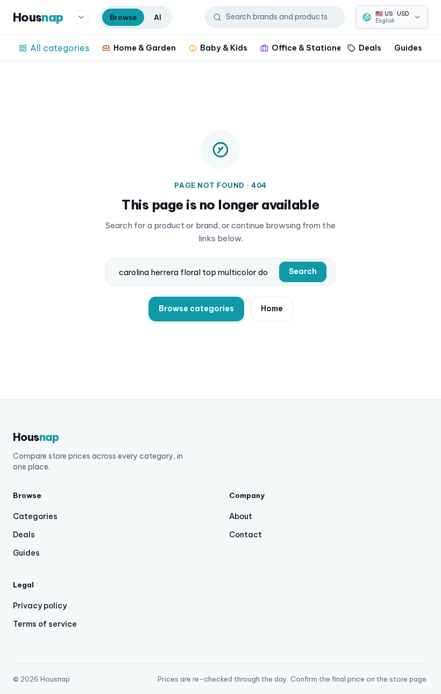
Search (303, 271)
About (240, 516)
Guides (408, 48)
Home (272, 308)
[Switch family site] (81, 17)
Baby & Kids (223, 48)
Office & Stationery (311, 48)
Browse (123, 17)
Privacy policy (40, 606)
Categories (35, 516)
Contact (245, 534)
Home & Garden (144, 48)
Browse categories (196, 308)
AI (157, 17)
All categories (59, 48)
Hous (38, 17)
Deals (370, 48)
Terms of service (45, 624)
